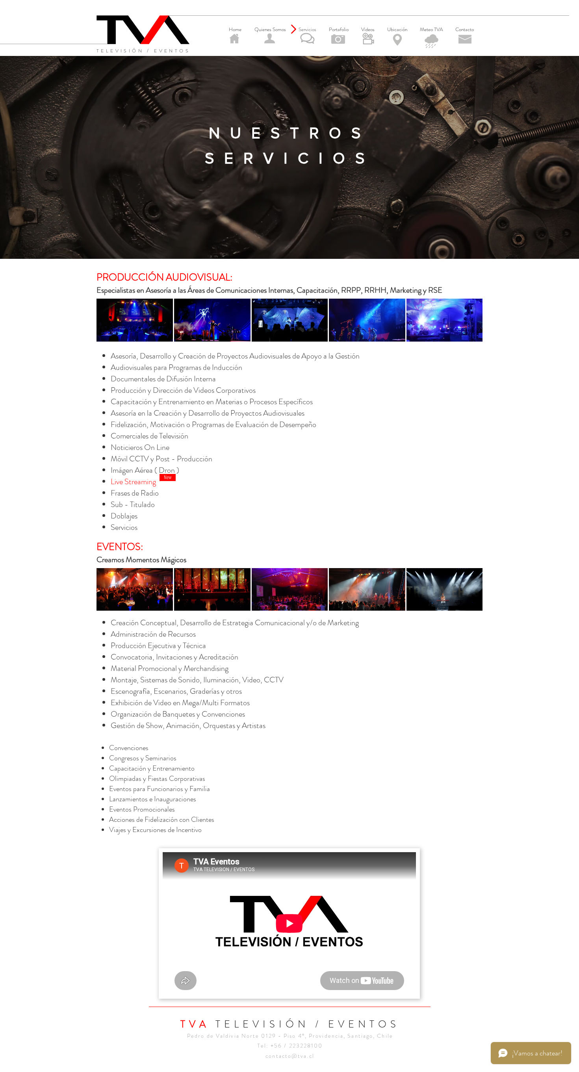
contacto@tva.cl (289, 1056)
